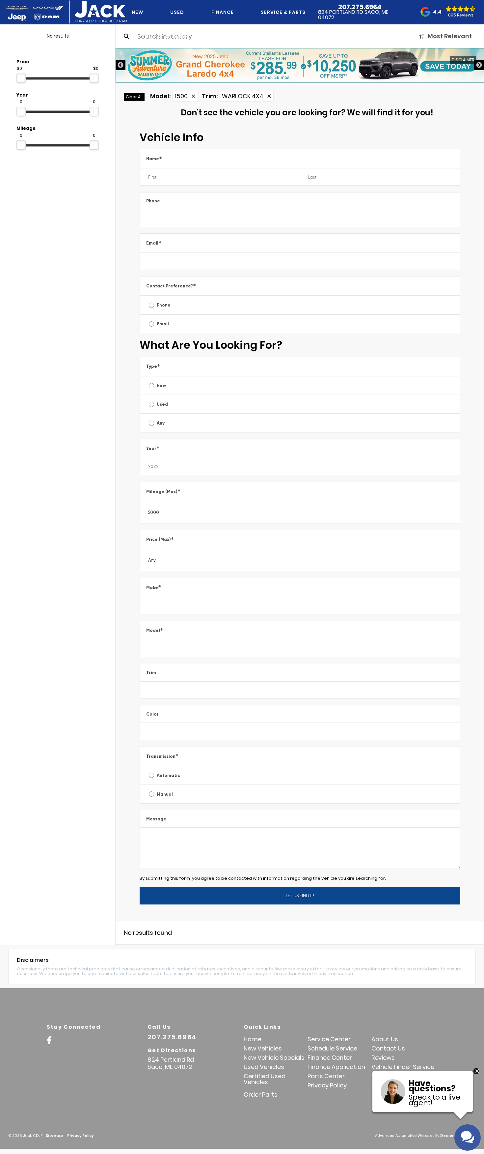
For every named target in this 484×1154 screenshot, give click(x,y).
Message (156, 819)
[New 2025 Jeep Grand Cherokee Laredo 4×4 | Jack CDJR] (300, 65)
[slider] (21, 78)
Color (152, 714)
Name (154, 159)
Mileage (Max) (163, 491)
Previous (120, 65)
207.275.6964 (360, 7)
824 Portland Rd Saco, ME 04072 (353, 15)
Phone (153, 201)
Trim (151, 672)
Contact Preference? (171, 286)
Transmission (162, 756)
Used (162, 404)
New (161, 385)
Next (479, 65)
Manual (165, 794)
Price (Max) (160, 539)
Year (152, 448)
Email (153, 243)
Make (153, 587)
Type (153, 366)
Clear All (134, 97)
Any (161, 423)
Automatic (168, 775)
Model (154, 630)
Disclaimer (463, 60)
